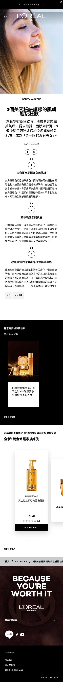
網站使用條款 (10, 665)
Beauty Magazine (31, 99)
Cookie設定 (9, 653)
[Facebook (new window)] (17, 634)
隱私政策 (8, 660)
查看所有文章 (9, 417)
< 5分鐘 (18, 295)
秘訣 (9, 295)
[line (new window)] (9, 634)
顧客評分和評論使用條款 (14, 670)
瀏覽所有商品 (9, 549)
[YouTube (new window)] (22, 634)
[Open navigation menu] (57, 17)
